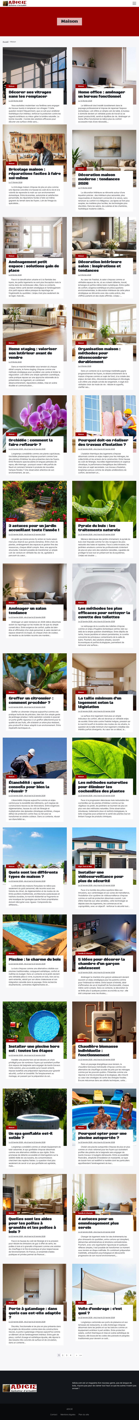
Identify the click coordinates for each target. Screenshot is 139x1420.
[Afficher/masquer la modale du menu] (134, 3)
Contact (53, 1414)
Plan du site (84, 1414)
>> (80, 1355)
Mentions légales (68, 1414)
